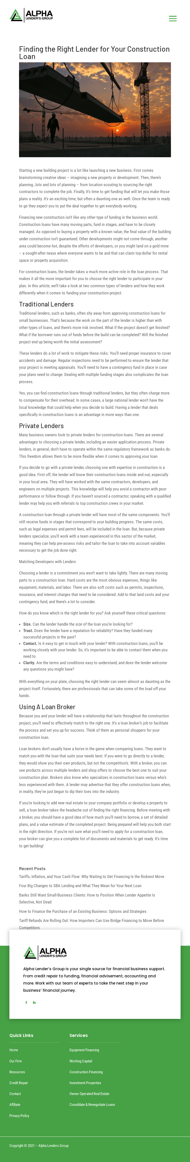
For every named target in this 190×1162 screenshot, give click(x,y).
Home (13, 1050)
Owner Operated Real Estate (89, 1094)
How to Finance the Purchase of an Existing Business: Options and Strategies (82, 911)
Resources (17, 1072)
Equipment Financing (84, 1050)
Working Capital (81, 1061)
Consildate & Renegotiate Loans (92, 1104)
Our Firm (15, 1061)
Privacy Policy (19, 1116)
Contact (15, 1094)
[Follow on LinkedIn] (34, 1003)
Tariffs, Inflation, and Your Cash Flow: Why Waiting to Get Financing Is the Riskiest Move (91, 876)
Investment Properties (85, 1083)
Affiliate (14, 1104)
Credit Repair (18, 1083)
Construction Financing (86, 1072)
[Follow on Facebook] (26, 1003)
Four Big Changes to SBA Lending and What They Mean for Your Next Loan (80, 885)
